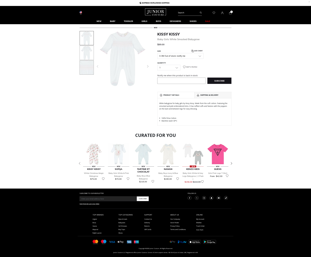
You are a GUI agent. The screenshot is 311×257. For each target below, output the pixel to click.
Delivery (147, 223)
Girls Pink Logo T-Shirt (217, 173)
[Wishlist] (103, 178)
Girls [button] (144, 21)
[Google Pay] (172, 242)
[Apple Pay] (121, 242)
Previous (79, 163)
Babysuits (121, 223)
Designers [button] (175, 21)
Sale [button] (207, 21)
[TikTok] (226, 197)
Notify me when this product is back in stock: (177, 75)
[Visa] (112, 242)
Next (231, 163)
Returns (147, 226)
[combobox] (190, 13)
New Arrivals (122, 219)
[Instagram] (204, 197)
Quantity (161, 63)
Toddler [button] (128, 21)
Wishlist (198, 223)
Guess (95, 226)
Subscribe (143, 199)
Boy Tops (121, 229)
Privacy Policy (175, 226)
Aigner (95, 219)
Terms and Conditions (178, 229)
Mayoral (95, 229)
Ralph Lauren (97, 233)
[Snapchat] (211, 197)
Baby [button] (112, 21)
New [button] (99, 21)
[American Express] (129, 242)
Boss (94, 223)
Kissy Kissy (168, 34)
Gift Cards (147, 229)
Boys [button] (158, 21)
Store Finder (174, 223)
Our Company (175, 219)
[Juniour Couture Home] (155, 11)
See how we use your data (89, 204)
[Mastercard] (95, 242)
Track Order (200, 226)
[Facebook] (189, 197)
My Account (200, 219)
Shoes (120, 233)
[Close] (309, 1)
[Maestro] (104, 242)
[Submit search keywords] (201, 13)
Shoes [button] (193, 21)
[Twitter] (197, 197)
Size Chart (198, 51)
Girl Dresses (122, 226)
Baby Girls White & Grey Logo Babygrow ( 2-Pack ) (192, 176)
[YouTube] (218, 197)
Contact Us (148, 219)
